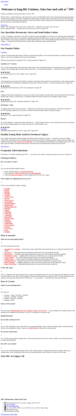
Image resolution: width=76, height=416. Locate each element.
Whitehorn (7, 212)
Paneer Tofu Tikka (10, 264)
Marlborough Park (10, 207)
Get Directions (5, 414)
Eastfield (7, 232)
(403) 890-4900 (36, 173)
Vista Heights (8, 202)
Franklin (7, 195)
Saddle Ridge (8, 223)
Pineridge (7, 208)
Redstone (7, 227)
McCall (6, 198)
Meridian (7, 193)
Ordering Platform (27, 171)
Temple (6, 210)
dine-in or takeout (16, 175)
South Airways (9, 197)
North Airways (9, 200)
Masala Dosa (8, 254)
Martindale (7, 222)
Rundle (6, 190)
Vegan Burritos (9, 257)
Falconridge (8, 217)
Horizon (7, 192)
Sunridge (7, 188)
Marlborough (8, 205)
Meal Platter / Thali (10, 256)
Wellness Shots (9, 259)
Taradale (7, 220)
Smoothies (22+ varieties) (12, 249)
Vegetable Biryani (10, 261)
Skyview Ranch (9, 225)
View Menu (4, 146)
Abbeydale (7, 213)
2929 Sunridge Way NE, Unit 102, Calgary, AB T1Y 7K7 (29, 310)
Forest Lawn (8, 228)
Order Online (5, 1)
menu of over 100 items (25, 141)
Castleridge (8, 215)
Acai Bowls (7, 252)
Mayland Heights (9, 203)
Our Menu (4, 52)
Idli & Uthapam (9, 262)
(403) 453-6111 (19, 173)
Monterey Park (9, 218)
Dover (6, 230)
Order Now (4, 25)
